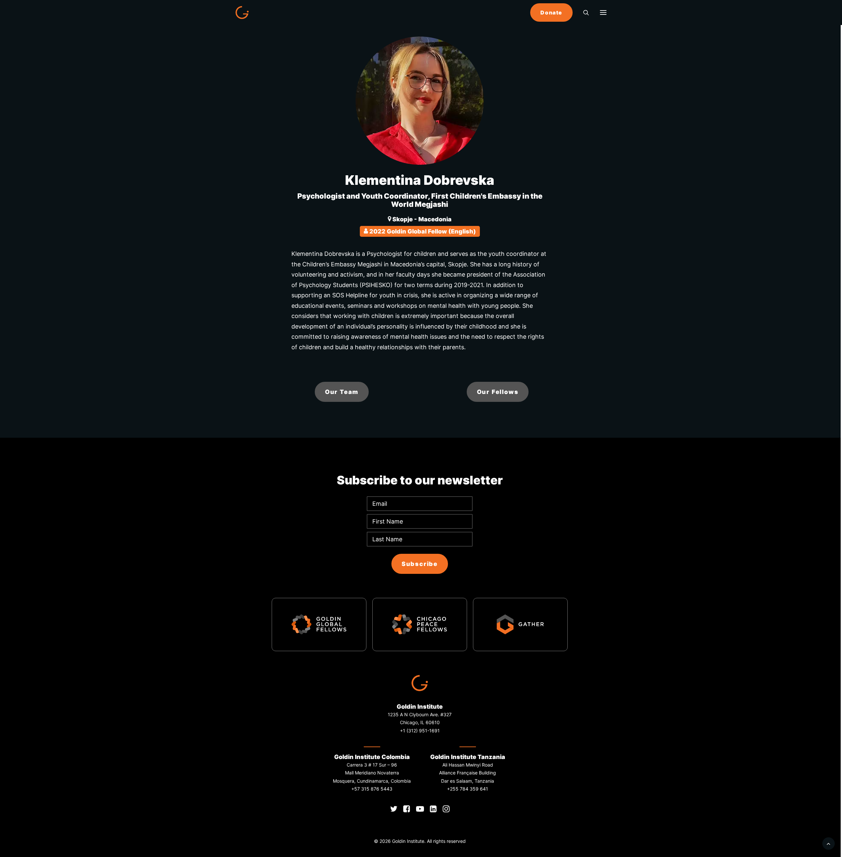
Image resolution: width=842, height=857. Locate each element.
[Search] (583, 12)
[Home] (419, 683)
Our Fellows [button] (498, 391)
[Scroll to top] (828, 843)
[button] (603, 12)
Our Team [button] (342, 391)
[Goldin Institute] (242, 12)
